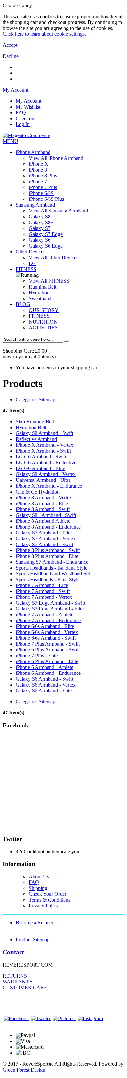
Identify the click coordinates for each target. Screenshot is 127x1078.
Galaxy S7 (39, 228)
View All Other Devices (53, 257)
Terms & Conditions (49, 900)
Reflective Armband (36, 439)
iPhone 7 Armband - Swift (43, 591)
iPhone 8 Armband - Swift (43, 509)
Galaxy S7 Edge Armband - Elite (50, 608)
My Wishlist (28, 106)
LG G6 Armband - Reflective (46, 462)
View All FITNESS (49, 281)
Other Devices (30, 251)
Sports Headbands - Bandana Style (51, 568)
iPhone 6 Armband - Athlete (44, 667)
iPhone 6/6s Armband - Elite (45, 626)
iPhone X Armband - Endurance (49, 486)
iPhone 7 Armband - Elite (42, 585)
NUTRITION (43, 322)
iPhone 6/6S (41, 193)
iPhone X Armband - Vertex (44, 445)
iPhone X (38, 164)
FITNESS (26, 269)
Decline (11, 56)
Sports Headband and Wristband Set (53, 573)
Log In (23, 124)
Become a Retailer (34, 922)
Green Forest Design (24, 1069)
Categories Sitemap (35, 399)
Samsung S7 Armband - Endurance (52, 562)
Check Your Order (47, 894)
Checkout (25, 118)
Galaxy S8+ (41, 222)
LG (32, 263)
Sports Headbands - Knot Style (47, 579)
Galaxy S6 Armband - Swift (44, 679)
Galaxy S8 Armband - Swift (44, 433)
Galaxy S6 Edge (46, 246)
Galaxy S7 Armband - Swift (44, 544)
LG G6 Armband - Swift (41, 456)
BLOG (23, 304)
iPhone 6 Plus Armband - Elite (47, 661)
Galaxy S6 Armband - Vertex (46, 684)
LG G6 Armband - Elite (40, 468)
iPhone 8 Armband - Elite (42, 503)
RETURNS (15, 976)
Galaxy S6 (39, 240)
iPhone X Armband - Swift (43, 451)
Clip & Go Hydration (38, 491)
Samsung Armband (35, 205)
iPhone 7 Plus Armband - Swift (48, 644)
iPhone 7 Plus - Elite (37, 655)
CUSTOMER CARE (25, 987)
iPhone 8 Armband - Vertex (44, 497)
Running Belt (42, 286)
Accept (10, 45)
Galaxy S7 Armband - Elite (44, 532)
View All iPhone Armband (56, 158)
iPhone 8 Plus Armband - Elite (47, 556)
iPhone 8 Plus (43, 175)
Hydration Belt (31, 427)
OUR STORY (44, 310)
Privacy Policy (44, 905)
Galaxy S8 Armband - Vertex (46, 474)
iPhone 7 (38, 181)
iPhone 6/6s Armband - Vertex (47, 632)
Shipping (38, 888)
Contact (13, 952)
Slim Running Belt (35, 421)
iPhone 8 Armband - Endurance (48, 527)
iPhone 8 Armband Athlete (43, 521)
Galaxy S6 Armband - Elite (44, 690)
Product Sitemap (32, 939)
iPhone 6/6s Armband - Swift (46, 638)
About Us (39, 876)
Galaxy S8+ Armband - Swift (46, 515)
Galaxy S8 (39, 216)
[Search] (66, 341)
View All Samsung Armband (58, 210)
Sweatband (40, 298)
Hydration (39, 292)
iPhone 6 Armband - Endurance (48, 673)
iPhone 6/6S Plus (46, 199)
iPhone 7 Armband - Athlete (44, 614)
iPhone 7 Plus (43, 187)
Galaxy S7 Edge (46, 234)
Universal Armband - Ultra (43, 480)
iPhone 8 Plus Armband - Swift (48, 550)
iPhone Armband (33, 152)
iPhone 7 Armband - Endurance (48, 620)
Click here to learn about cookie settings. (44, 34)
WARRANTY (18, 981)
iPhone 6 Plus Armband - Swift (48, 649)
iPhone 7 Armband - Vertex (44, 597)
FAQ (21, 112)
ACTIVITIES (43, 327)
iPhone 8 (38, 170)
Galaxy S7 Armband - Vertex (46, 538)
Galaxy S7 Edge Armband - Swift (50, 603)
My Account (28, 101)
